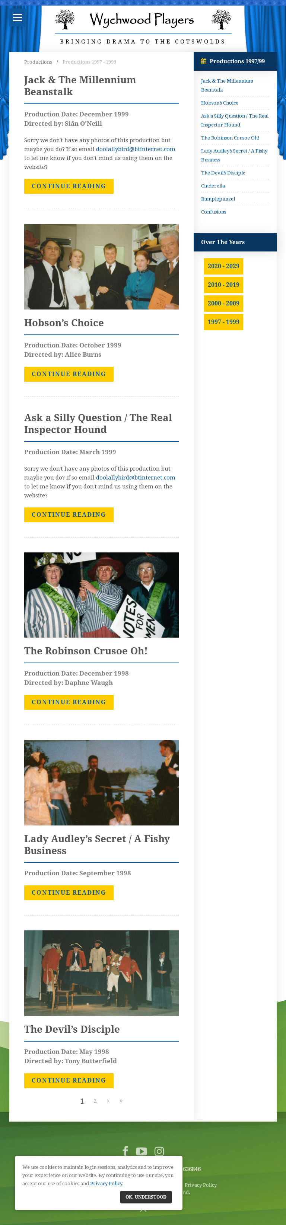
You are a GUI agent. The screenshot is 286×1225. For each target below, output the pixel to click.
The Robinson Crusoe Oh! (230, 138)
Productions (38, 62)
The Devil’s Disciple (223, 173)
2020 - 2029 (223, 266)
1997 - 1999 (223, 322)
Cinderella (213, 186)
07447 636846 (183, 1169)
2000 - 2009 (223, 303)
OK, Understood (145, 1197)
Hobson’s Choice (219, 103)
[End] (121, 1101)
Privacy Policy (201, 1185)
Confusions (213, 212)
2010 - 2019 (223, 284)
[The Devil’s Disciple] (101, 972)
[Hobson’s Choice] (101, 266)
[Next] (108, 1101)
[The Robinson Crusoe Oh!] (101, 594)
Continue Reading (69, 186)
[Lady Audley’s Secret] (101, 782)
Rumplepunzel (218, 199)
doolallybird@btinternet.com (135, 149)
